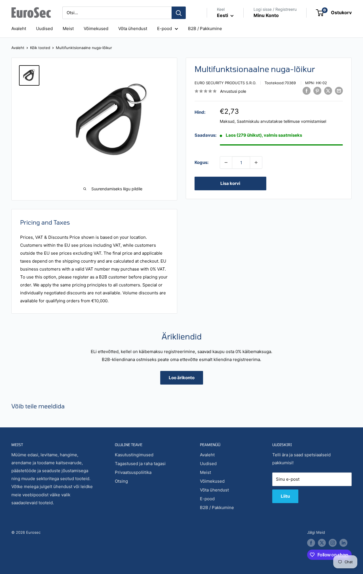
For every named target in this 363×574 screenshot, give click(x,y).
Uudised (44, 28)
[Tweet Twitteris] (328, 90)
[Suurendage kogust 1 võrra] (256, 162)
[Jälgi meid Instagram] (333, 543)
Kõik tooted (40, 47)
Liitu (285, 496)
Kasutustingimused (134, 454)
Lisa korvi (230, 183)
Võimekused (96, 28)
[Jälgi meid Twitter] (322, 543)
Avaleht (18, 28)
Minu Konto (266, 15)
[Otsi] (179, 13)
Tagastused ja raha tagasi (140, 463)
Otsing (121, 481)
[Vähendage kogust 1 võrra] (226, 162)
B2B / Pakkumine (205, 28)
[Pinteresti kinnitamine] (317, 90)
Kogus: (201, 162)
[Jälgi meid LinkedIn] (343, 543)
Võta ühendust (132, 28)
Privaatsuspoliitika (133, 472)
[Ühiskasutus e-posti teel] (339, 90)
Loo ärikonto (182, 377)
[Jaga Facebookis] (307, 90)
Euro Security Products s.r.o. (225, 83)
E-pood (164, 28)
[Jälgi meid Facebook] (311, 543)
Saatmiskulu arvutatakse (259, 121)
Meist (68, 28)
